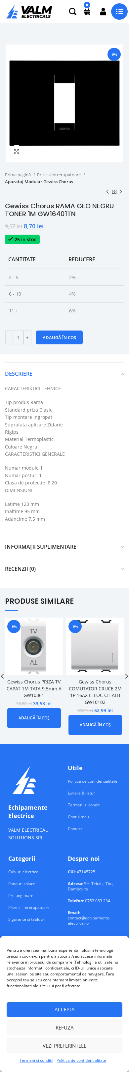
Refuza (65, 1027)
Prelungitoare (20, 895)
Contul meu (78, 817)
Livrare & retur (81, 793)
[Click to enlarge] (16, 151)
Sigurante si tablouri (26, 919)
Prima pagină (18, 175)
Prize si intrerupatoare (59, 175)
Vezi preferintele (64, 1045)
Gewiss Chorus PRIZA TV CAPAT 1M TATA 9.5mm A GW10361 (34, 688)
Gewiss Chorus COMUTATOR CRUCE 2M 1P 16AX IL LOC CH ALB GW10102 (95, 692)
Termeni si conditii (36, 1060)
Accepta (65, 1009)
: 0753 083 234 (89, 901)
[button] (34, 718)
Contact (75, 828)
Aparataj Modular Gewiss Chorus (39, 182)
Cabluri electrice (23, 872)
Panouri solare (21, 883)
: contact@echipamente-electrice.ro (89, 918)
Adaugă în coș (59, 337)
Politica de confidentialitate (81, 1060)
